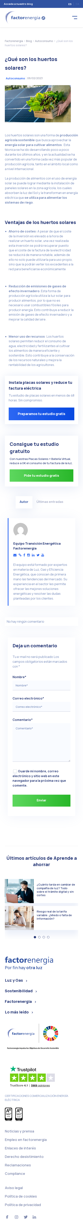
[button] (35, 937)
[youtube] (42, 555)
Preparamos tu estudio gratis (41, 414)
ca (77, 4)
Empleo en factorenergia (26, 1139)
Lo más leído (17, 1012)
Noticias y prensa (19, 1131)
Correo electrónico (28, 698)
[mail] (15, 555)
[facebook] (24, 555)
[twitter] (37, 555)
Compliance (15, 1173)
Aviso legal (14, 1187)
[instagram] (28, 555)
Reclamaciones (18, 1165)
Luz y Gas (14, 980)
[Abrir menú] (74, 17)
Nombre (19, 677)
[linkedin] (33, 555)
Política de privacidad (23, 1204)
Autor (24, 501)
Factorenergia (18, 1001)
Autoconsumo (15, 78)
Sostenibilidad (19, 990)
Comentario (23, 720)
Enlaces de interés (20, 1148)
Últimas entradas (49, 501)
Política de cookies (21, 1196)
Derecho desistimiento (24, 1156)
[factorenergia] (24, 17)
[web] (20, 555)
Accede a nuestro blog (18, 4)
